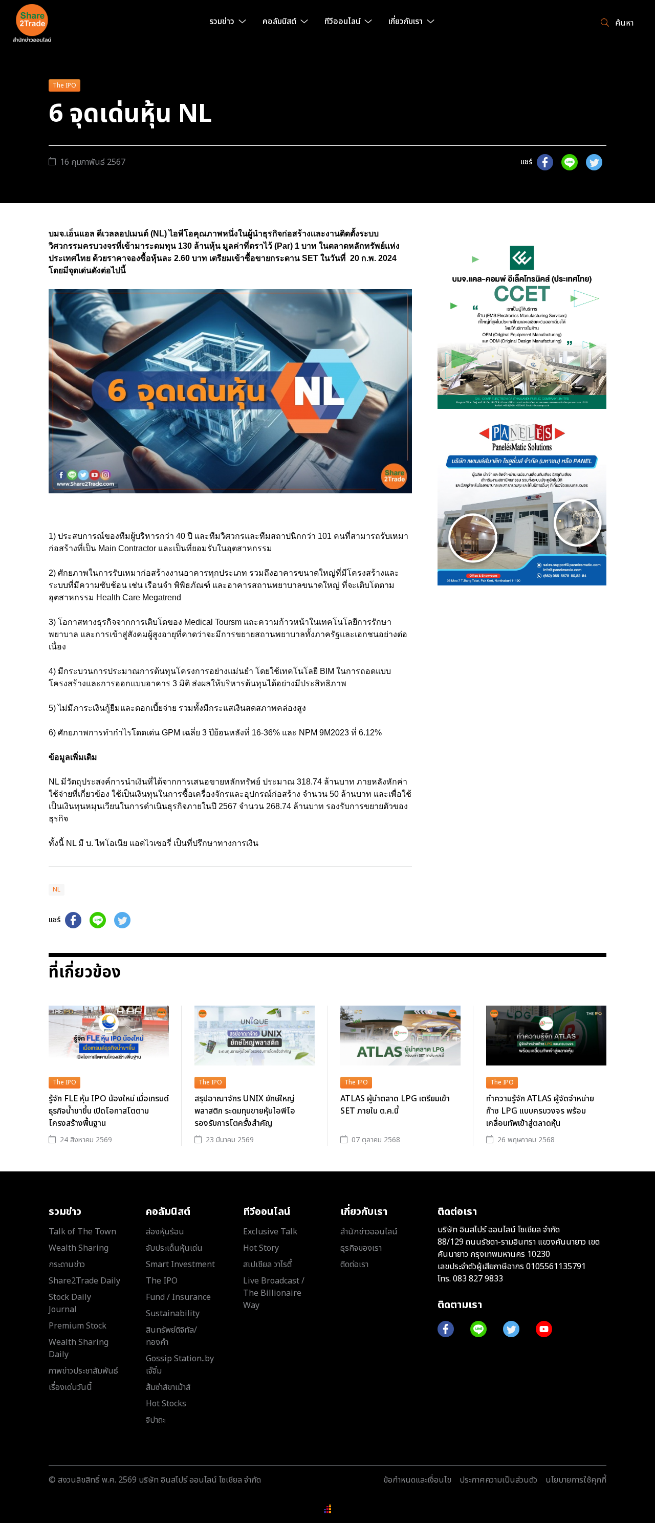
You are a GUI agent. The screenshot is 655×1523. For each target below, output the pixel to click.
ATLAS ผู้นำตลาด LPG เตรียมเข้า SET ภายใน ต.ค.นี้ (395, 1105)
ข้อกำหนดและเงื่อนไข (417, 1480)
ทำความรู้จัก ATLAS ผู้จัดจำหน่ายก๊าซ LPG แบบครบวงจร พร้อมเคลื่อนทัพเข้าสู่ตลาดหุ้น (540, 1111)
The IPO (64, 85)
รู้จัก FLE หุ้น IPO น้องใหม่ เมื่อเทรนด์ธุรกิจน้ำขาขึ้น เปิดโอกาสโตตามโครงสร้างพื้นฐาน (109, 1111)
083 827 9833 (478, 1279)
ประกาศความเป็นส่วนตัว (498, 1480)
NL (56, 889)
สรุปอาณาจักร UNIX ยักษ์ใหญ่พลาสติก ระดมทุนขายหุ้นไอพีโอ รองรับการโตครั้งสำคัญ (244, 1111)
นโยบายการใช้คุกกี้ (575, 1480)
